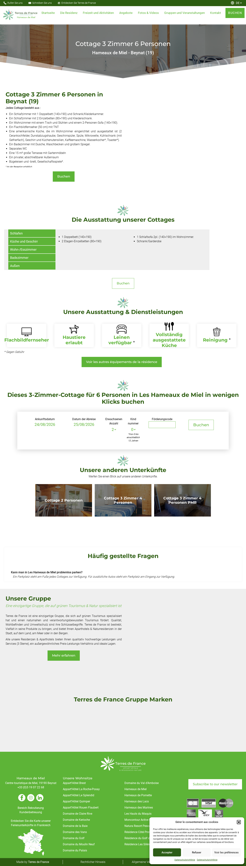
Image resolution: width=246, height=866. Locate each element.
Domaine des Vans (75, 832)
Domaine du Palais (75, 850)
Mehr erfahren (63, 655)
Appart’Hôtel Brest (74, 783)
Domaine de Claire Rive (77, 813)
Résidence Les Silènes (138, 844)
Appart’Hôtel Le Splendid (78, 795)
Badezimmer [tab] (19, 258)
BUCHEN (235, 13)
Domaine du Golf (73, 838)
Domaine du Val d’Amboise (141, 783)
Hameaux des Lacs (136, 801)
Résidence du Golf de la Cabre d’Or (146, 838)
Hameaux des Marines (138, 807)
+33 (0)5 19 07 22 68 (30, 787)
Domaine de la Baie (75, 826)
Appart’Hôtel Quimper (76, 801)
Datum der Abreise (84, 419)
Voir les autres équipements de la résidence (121, 362)
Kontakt (215, 13)
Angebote (126, 13)
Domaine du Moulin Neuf (79, 844)
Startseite (48, 13)
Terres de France (38, 862)
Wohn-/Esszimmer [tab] (23, 249)
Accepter (167, 852)
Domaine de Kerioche (76, 819)
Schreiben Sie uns (42, 2)
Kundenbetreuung (30, 812)
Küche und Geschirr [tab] (24, 241)
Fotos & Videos (148, 13)
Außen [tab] (15, 266)
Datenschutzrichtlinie (185, 860)
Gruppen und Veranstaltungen (184, 13)
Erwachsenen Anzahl (113, 421)
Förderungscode (162, 419)
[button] (239, 822)
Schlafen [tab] (16, 233)
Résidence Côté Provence (140, 832)
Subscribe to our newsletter (215, 784)
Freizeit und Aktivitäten (98, 13)
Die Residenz (68, 13)
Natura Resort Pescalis (138, 826)
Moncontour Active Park (139, 819)
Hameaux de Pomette (138, 795)
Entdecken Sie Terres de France (78, 2)
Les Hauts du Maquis (137, 813)
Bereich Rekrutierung (31, 808)
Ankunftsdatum (45, 419)
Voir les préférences (226, 852)
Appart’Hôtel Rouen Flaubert (81, 807)
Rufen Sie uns (15, 2)
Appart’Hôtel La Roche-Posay (81, 789)
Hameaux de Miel (135, 789)
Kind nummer (133, 421)
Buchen (63, 176)
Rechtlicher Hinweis (92, 862)
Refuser (196, 852)
